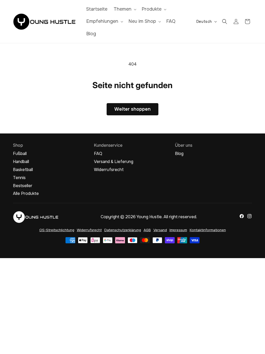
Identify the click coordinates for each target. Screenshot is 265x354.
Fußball (20, 153)
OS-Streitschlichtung (56, 230)
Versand (160, 230)
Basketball (23, 169)
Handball (21, 161)
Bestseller (22, 185)
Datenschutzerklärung (122, 230)
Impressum (178, 230)
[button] (124, 9)
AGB (147, 230)
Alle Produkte (26, 193)
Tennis (19, 177)
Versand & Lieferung (113, 161)
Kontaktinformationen (208, 230)
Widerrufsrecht (109, 169)
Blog (179, 153)
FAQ (98, 153)
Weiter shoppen (132, 109)
